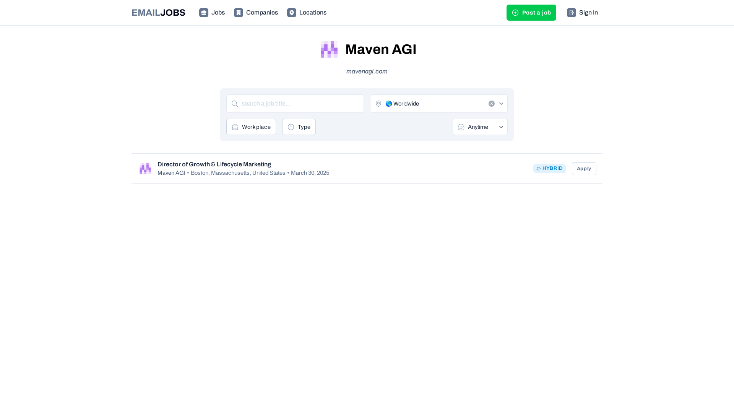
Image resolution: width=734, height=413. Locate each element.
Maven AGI (171, 173)
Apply (584, 168)
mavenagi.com (367, 71)
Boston (199, 173)
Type (304, 127)
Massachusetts (230, 173)
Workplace (256, 127)
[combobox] (485, 127)
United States (269, 173)
